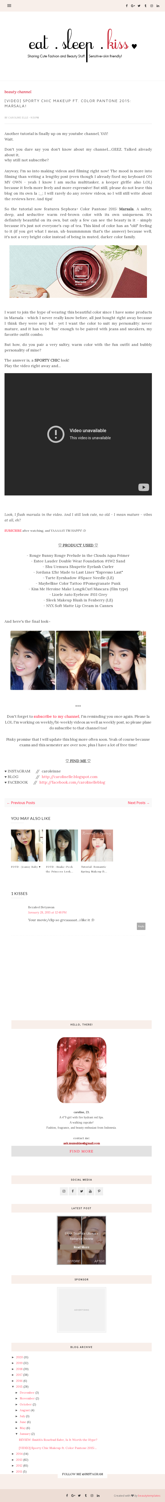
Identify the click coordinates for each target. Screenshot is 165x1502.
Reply (141, 926)
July (22, 1416)
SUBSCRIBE (13, 531)
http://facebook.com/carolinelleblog (72, 782)
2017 (19, 1375)
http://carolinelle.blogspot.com (70, 776)
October (26, 1404)
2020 (19, 1357)
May (23, 1428)
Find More (81, 1151)
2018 (19, 1369)
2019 (19, 1363)
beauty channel (18, 91)
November (27, 1398)
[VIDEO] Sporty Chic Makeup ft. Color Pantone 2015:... (58, 1448)
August (25, 1410)
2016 (19, 1381)
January (25, 1434)
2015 (19, 1386)
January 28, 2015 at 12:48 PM (47, 912)
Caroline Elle (18, 117)
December (27, 1392)
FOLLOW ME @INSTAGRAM (82, 1474)
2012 (19, 1465)
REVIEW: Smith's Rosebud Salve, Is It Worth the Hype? (58, 1440)
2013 (19, 1460)
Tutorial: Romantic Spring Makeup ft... (94, 869)
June (23, 1422)
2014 (19, 1454)
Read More (81, 1247)
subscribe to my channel (56, 716)
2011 (19, 1471)
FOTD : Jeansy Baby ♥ (26, 866)
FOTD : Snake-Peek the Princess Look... (59, 869)
